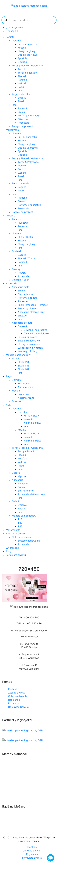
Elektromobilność (16, 533)
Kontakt (12, 689)
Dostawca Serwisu (18, 706)
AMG (8, 404)
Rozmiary (13, 703)
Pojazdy (22, 226)
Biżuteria (23, 119)
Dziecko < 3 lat (20, 279)
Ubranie (22, 504)
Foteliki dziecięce (27, 337)
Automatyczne (26, 387)
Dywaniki (23, 326)
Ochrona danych (17, 696)
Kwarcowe (23, 383)
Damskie (17, 379)
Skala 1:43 (23, 365)
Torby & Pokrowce (28, 161)
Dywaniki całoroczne (35, 329)
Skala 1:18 (23, 362)
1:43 (20, 522)
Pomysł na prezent (22, 126)
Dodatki (22, 61)
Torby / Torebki (26, 451)
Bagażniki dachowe (29, 340)
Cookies (32, 846)
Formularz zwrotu (16, 554)
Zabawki (16, 219)
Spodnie (22, 58)
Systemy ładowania (29, 540)
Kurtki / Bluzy (31, 415)
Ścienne (16, 401)
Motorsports (13, 529)
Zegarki (22, 97)
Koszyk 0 (13, 30)
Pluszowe (23, 222)
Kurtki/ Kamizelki (27, 136)
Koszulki (22, 47)
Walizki (22, 83)
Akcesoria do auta (22, 322)
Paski (21, 86)
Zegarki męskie (20, 183)
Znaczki (22, 315)
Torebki (22, 69)
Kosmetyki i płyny (28, 351)
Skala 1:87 (23, 369)
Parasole (23, 197)
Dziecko (10, 215)
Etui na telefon (26, 294)
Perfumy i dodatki (28, 297)
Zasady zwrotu (16, 692)
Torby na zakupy (27, 72)
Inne (20, 90)
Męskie (16, 390)
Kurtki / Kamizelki (27, 44)
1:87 (20, 526)
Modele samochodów (24, 515)
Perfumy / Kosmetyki (29, 115)
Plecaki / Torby (26, 258)
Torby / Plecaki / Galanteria (27, 65)
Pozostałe (23, 122)
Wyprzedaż (12, 547)
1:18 (20, 519)
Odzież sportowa (27, 54)
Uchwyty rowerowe (29, 344)
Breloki (22, 111)
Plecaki (22, 76)
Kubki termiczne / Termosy (33, 304)
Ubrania (16, 40)
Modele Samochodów (18, 354)
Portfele (22, 79)
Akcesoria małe (20, 286)
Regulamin (14, 699)
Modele (16, 358)
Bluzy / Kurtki (25, 236)
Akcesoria (23, 276)
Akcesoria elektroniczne (31, 312)
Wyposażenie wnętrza (30, 347)
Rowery (16, 269)
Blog (8, 551)
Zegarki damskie (21, 94)
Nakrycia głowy (26, 51)
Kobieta (10, 36)
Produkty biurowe (28, 308)
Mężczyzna (12, 129)
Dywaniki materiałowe (36, 333)
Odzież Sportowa (28, 147)
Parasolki (23, 108)
